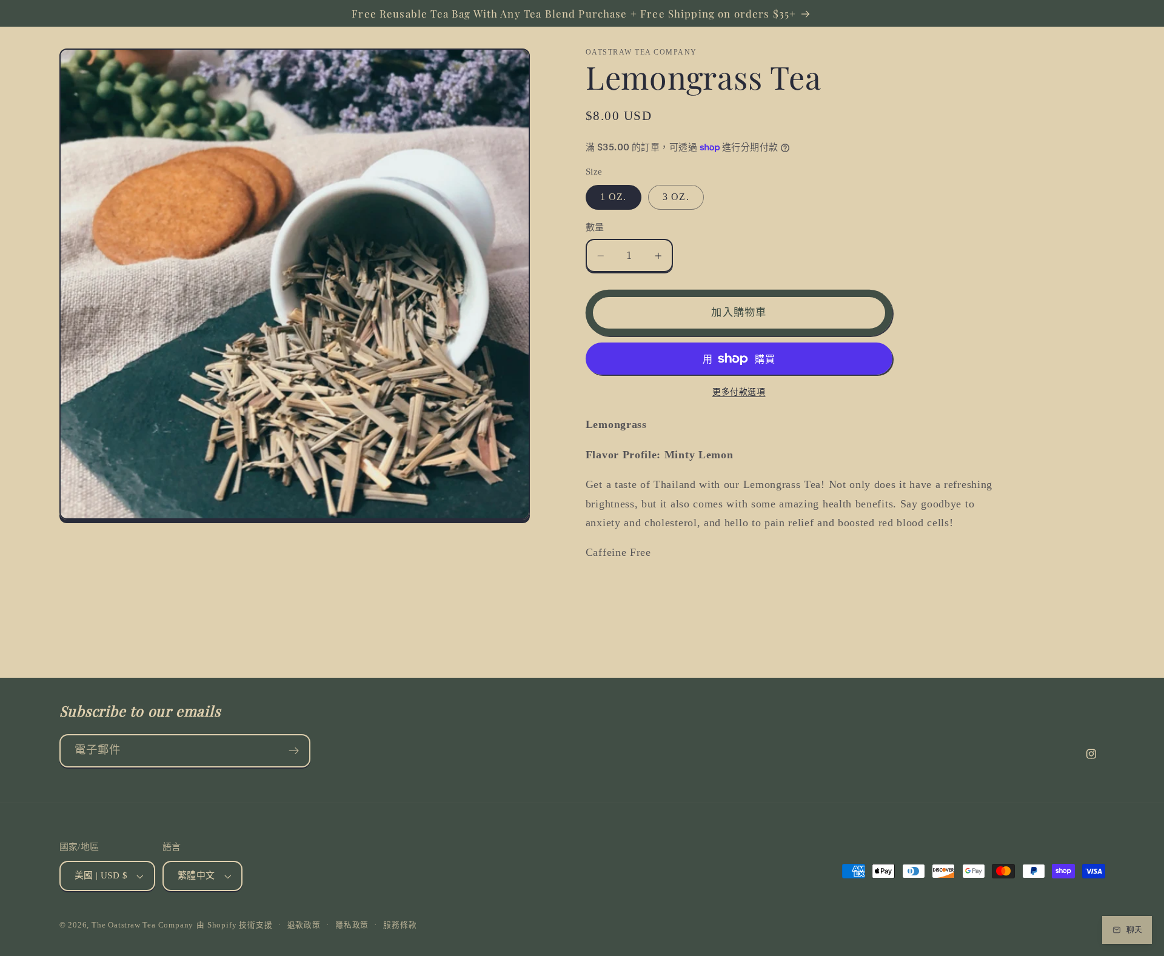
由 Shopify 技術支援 (234, 925)
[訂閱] (293, 751)
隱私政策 (352, 925)
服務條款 (399, 925)
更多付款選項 (738, 391)
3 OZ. (676, 197)
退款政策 (304, 925)
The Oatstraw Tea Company (142, 925)
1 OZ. (613, 197)
